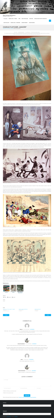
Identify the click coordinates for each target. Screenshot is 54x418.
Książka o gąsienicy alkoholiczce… (23, 309)
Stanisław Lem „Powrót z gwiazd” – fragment (9, 309)
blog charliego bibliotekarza (20, 33)
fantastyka (44, 33)
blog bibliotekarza (8, 33)
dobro (42, 33)
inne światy (48, 33)
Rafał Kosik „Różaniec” (38, 309)
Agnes (22, 359)
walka (35, 34)
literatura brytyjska (19, 34)
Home (3, 28)
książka (14, 34)
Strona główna (5, 18)
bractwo (26, 33)
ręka (29, 34)
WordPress (16, 416)
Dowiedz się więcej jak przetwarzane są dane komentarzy (27, 397)
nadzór (27, 34)
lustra (23, 34)
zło (39, 34)
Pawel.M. (21, 329)
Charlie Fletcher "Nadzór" (37, 33)
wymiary (38, 34)
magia (25, 34)
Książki (12, 28)
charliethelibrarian (21, 343)
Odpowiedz (32, 329)
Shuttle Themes (9, 416)
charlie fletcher (30, 33)
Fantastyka (6, 28)
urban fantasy (32, 34)
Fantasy (9, 28)
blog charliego (13, 33)
